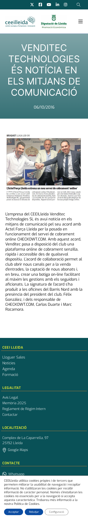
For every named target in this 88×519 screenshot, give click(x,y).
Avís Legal (10, 397)
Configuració (56, 512)
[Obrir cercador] (79, 5)
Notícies (8, 363)
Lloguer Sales (13, 357)
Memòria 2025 (14, 403)
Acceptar (13, 512)
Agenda (8, 369)
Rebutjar (34, 512)
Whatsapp (16, 474)
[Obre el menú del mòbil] (80, 21)
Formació (10, 374)
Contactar (10, 415)
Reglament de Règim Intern (23, 409)
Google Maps (18, 450)
